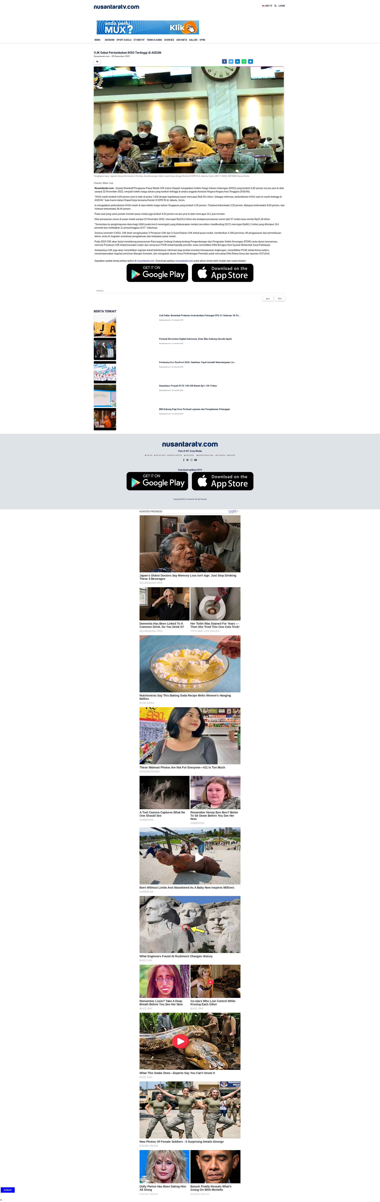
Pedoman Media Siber (205, 455)
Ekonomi (109, 40)
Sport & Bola (124, 40)
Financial (100, 291)
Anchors (231, 455)
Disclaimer (189, 455)
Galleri (193, 40)
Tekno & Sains (154, 40)
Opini (202, 40)
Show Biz (169, 40)
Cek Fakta (181, 40)
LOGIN (282, 6)
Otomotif (139, 40)
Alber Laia (108, 183)
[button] (224, 61)
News (97, 40)
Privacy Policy (160, 455)
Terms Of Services (175, 455)
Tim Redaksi (221, 455)
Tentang (149, 455)
